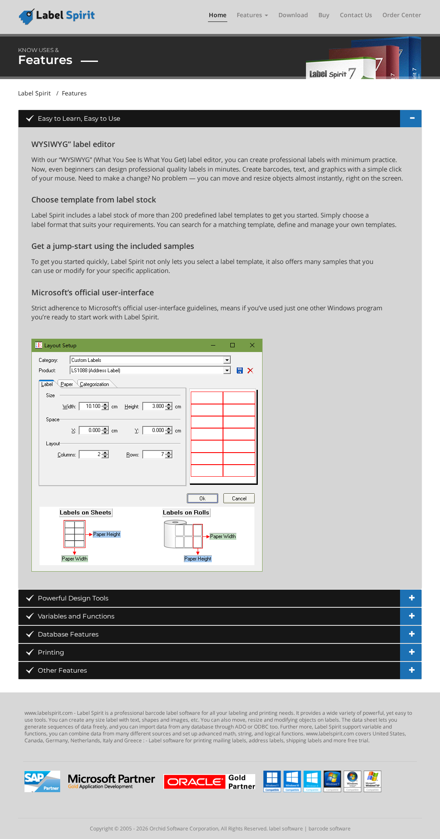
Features (250, 15)
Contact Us (356, 15)
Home (217, 15)
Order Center (401, 15)
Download (293, 15)
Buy (324, 15)
